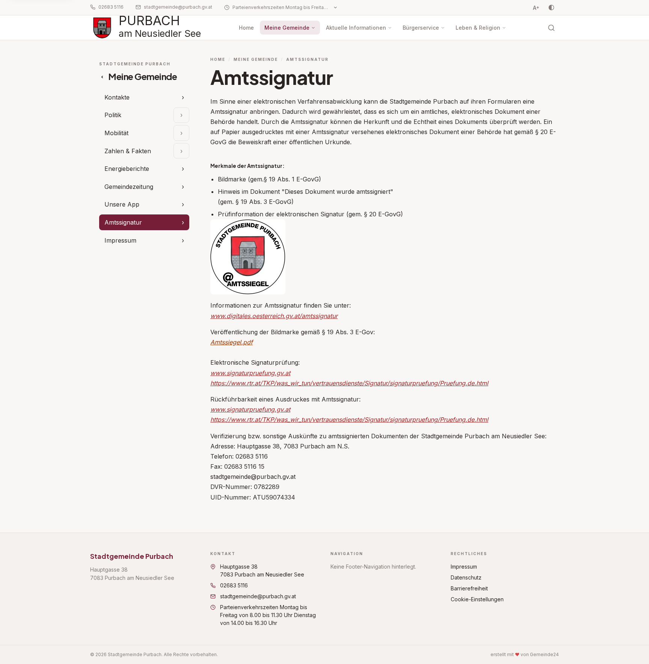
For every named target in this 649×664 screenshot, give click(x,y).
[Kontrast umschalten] (551, 7)
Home (246, 27)
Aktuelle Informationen (356, 27)
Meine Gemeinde (286, 27)
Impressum (464, 566)
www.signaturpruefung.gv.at (250, 373)
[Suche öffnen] (551, 27)
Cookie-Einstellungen (477, 599)
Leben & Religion (478, 27)
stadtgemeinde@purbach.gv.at (178, 7)
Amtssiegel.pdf (231, 342)
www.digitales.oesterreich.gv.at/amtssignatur (274, 316)
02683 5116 (111, 7)
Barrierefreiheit (469, 588)
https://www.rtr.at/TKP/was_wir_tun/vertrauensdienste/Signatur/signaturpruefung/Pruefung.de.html (349, 383)
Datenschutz (466, 577)
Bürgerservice (421, 27)
